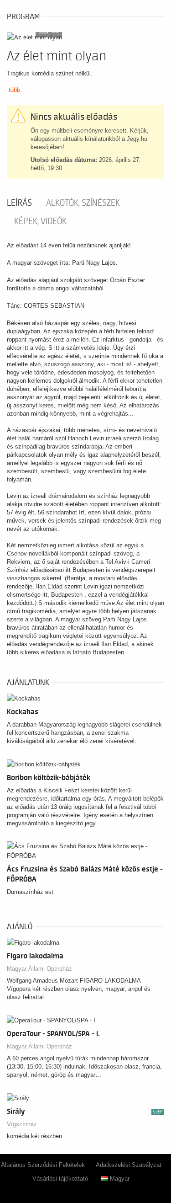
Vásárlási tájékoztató (60, 1178)
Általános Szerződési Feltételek (43, 1164)
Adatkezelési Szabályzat (128, 1164)
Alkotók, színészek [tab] (83, 203)
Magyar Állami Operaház (39, 968)
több (14, 89)
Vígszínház (22, 1124)
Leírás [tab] (19, 203)
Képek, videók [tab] (40, 221)
